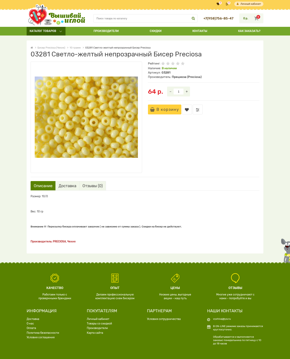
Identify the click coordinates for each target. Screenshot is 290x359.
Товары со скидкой (99, 323)
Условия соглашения (41, 337)
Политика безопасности (43, 333)
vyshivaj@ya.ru (222, 318)
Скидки (156, 31)
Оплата (31, 328)
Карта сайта (95, 333)
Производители (106, 31)
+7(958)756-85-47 (218, 18)
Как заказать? (249, 31)
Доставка (33, 319)
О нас (30, 323)
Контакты (199, 31)
